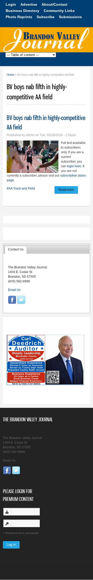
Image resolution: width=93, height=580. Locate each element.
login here (74, 166)
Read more (68, 190)
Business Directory (22, 11)
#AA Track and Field (21, 188)
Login (11, 4)
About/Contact (54, 4)
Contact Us (16, 249)
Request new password (21, 533)
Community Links (59, 11)
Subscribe (46, 17)
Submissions (70, 17)
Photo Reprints (19, 17)
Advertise (28, 4)
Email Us (14, 290)
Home (10, 74)
